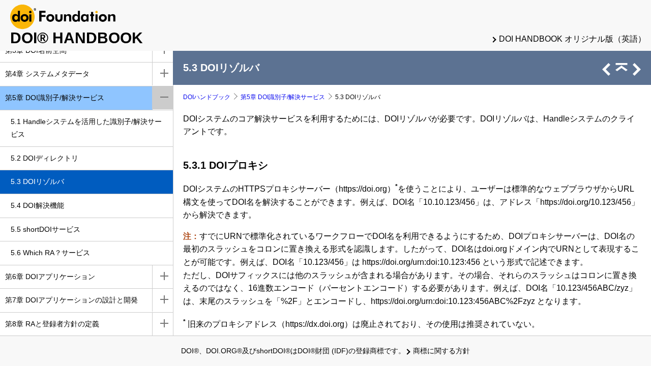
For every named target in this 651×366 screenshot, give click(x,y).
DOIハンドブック (206, 97)
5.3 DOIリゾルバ (37, 181)
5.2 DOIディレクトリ (44, 158)
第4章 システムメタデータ (47, 74)
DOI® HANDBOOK (76, 37)
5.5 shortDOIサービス (45, 229)
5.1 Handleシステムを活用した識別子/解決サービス (86, 128)
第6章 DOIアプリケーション (50, 276)
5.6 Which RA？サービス (50, 253)
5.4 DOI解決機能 (37, 205)
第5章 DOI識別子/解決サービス (54, 98)
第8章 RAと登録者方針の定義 (52, 324)
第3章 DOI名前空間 (36, 50)
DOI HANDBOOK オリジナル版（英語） (572, 39)
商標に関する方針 (441, 351)
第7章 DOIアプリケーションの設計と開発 (71, 300)
